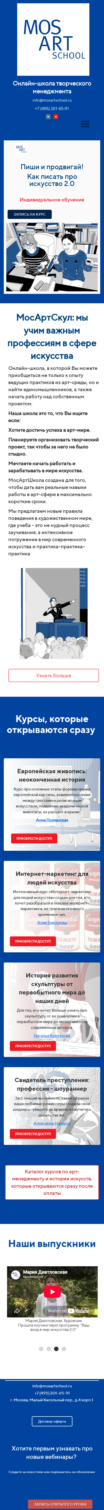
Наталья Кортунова (52, 1035)
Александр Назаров (52, 1123)
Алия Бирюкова (52, 922)
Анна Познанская (52, 820)
